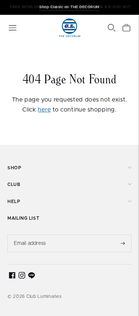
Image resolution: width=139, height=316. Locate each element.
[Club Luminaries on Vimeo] (31, 277)
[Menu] (12, 28)
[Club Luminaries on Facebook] (12, 277)
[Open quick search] (111, 28)
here (44, 110)
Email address (30, 234)
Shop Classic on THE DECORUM (69, 7)
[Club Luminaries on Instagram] (22, 277)
